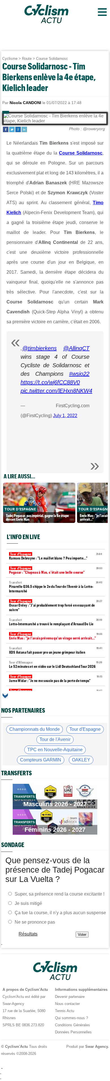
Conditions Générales (72, 1025)
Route (27, 58)
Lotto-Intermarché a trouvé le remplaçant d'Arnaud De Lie (55, 622)
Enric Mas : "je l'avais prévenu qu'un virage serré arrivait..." (55, 636)
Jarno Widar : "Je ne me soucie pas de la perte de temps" (55, 679)
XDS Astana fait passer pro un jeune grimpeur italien (55, 650)
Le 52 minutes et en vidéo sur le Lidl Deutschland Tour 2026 (55, 664)
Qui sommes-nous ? (71, 1018)
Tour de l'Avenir (55, 739)
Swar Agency (96, 1046)
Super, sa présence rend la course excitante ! (59, 893)
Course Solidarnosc (52, 58)
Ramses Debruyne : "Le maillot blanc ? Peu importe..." (55, 556)
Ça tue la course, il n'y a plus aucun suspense (60, 912)
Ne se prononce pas (35, 921)
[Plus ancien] (5, 695)
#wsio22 (79, 374)
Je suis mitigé (28, 903)
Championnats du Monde (34, 729)
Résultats (28, 933)
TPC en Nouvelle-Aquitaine (55, 749)
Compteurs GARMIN (40, 759)
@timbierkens (39, 348)
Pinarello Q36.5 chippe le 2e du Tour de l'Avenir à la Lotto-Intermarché (55, 586)
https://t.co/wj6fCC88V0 (50, 382)
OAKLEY (81, 759)
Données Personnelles (73, 1032)
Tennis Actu (64, 1011)
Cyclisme (9, 58)
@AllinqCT (76, 348)
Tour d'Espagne (85, 729)
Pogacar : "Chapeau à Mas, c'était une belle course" (55, 570)
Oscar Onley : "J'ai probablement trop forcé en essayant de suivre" (55, 605)
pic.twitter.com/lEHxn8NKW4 (56, 391)
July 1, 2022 (65, 415)
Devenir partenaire (70, 997)
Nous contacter (67, 1004)
